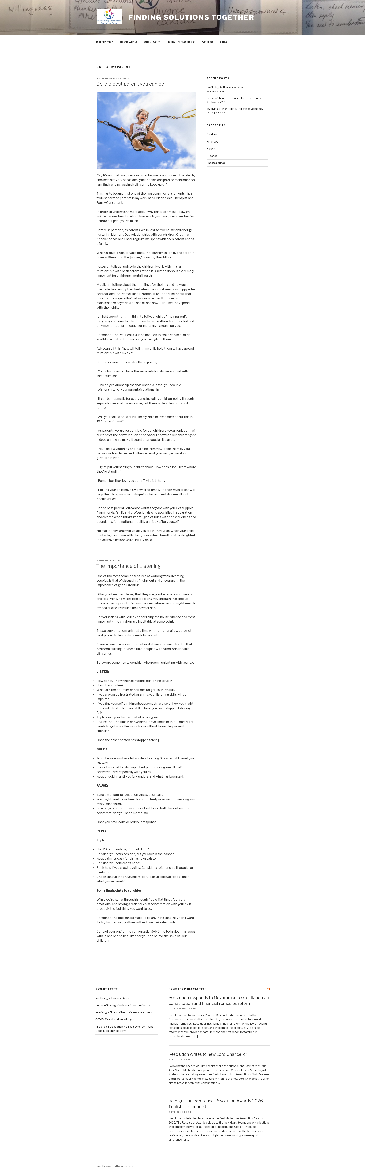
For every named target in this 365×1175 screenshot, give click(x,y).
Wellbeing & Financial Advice (225, 87)
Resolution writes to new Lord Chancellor (208, 1054)
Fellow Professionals (181, 41)
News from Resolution (188, 989)
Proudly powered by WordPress (115, 1166)
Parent (211, 148)
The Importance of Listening (128, 566)
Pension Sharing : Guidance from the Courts (234, 98)
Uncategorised (216, 162)
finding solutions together (191, 17)
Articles (207, 41)
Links (223, 41)
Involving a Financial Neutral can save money (235, 108)
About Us (150, 41)
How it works (128, 41)
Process (212, 155)
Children (212, 134)
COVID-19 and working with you (115, 1019)
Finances (212, 141)
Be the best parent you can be (130, 84)
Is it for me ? (104, 41)
